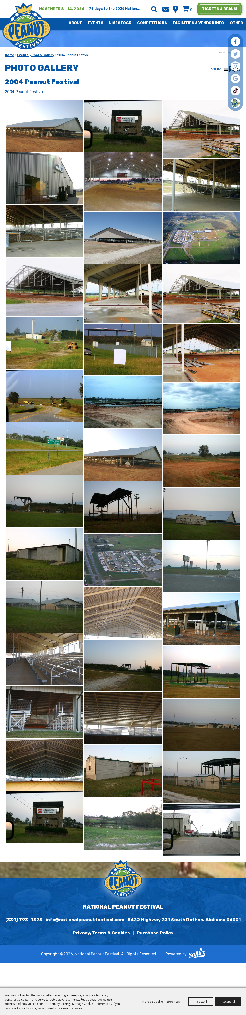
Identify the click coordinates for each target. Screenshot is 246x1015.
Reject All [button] (201, 1001)
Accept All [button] (228, 1001)
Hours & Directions (175, 9)
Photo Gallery (42, 55)
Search (154, 9)
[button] (226, 69)
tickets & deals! (219, 9)
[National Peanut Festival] (27, 26)
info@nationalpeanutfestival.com (85, 919)
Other (236, 23)
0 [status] (191, 9)
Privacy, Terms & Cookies (101, 933)
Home (9, 55)
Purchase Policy (155, 933)
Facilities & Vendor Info (198, 23)
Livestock (120, 23)
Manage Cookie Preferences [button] (161, 1001)
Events (95, 23)
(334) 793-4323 (23, 919)
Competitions (152, 23)
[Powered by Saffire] (197, 954)
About (75, 23)
